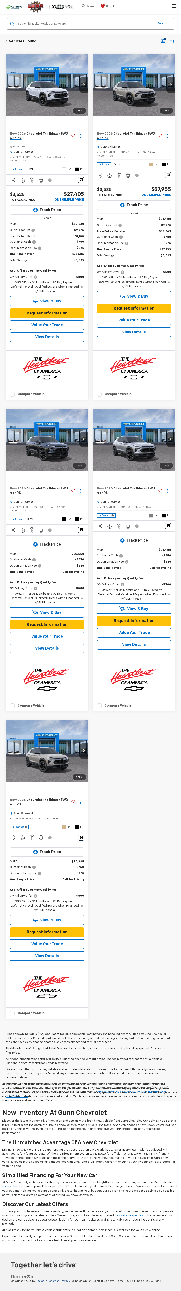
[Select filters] (163, 41)
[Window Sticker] (81, 180)
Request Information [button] (47, 313)
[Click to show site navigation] (174, 7)
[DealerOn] (22, 1276)
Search (163, 23)
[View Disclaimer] (50, 180)
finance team (11, 1186)
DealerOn (41, 1281)
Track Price (50, 210)
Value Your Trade (47, 325)
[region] (47, 258)
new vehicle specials (129, 1215)
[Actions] (80, 136)
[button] (83, 85)
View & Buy (50, 301)
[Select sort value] (171, 41)
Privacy (65, 1281)
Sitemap (54, 1281)
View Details (47, 337)
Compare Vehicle (31, 394)
